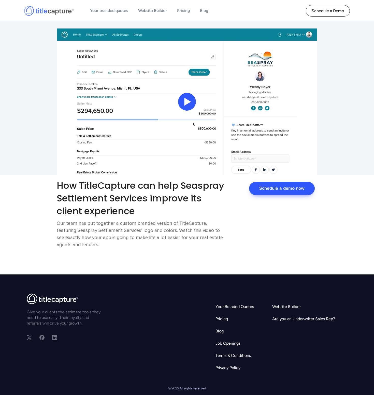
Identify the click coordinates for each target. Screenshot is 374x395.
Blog (204, 10)
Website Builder (152, 10)
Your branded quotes (109, 10)
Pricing (183, 10)
